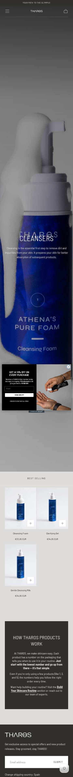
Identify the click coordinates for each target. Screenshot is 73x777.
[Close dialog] (68, 367)
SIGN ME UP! (19, 395)
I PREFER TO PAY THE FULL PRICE (19, 401)
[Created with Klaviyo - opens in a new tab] (36, 411)
